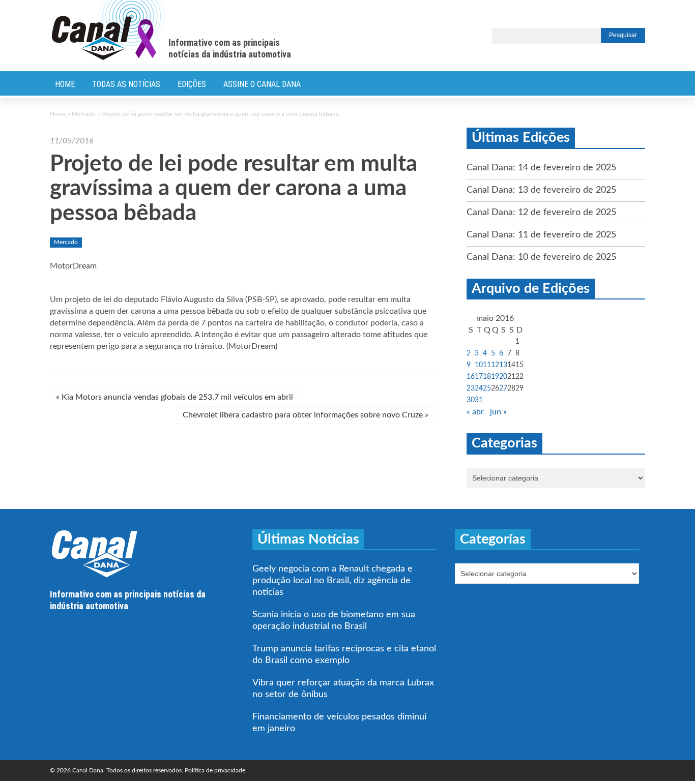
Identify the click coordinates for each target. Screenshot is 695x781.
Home (65, 84)
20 (503, 376)
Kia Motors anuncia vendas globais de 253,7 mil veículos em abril (174, 397)
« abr (475, 412)
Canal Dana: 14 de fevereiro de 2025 (541, 167)
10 (479, 365)
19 (495, 376)
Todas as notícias (126, 84)
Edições (192, 84)
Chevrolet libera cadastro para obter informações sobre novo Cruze (305, 415)
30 (471, 400)
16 (471, 376)
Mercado (84, 114)
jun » (498, 412)
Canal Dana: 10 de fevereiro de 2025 (541, 257)
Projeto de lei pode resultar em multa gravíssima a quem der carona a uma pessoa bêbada (233, 189)
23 (471, 388)
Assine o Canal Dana (262, 84)
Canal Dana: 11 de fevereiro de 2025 (541, 234)
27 (503, 388)
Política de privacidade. (216, 770)
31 (479, 400)
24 (479, 388)
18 (487, 376)
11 (487, 365)
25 (487, 388)
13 (503, 365)
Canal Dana (108, 30)
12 (495, 365)
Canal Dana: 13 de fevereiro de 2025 (541, 190)
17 (479, 376)
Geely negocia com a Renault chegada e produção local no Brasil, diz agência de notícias (332, 580)
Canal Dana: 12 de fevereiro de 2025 (541, 212)
